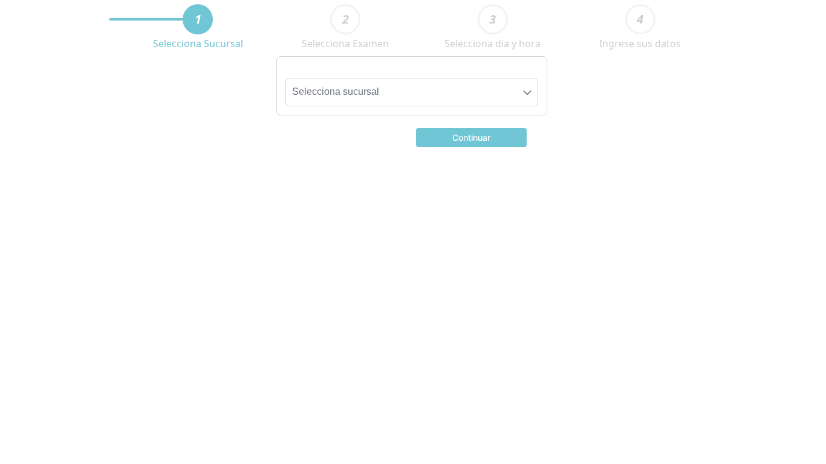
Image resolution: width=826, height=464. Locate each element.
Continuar (471, 137)
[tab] (198, 19)
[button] (471, 136)
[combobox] (411, 92)
